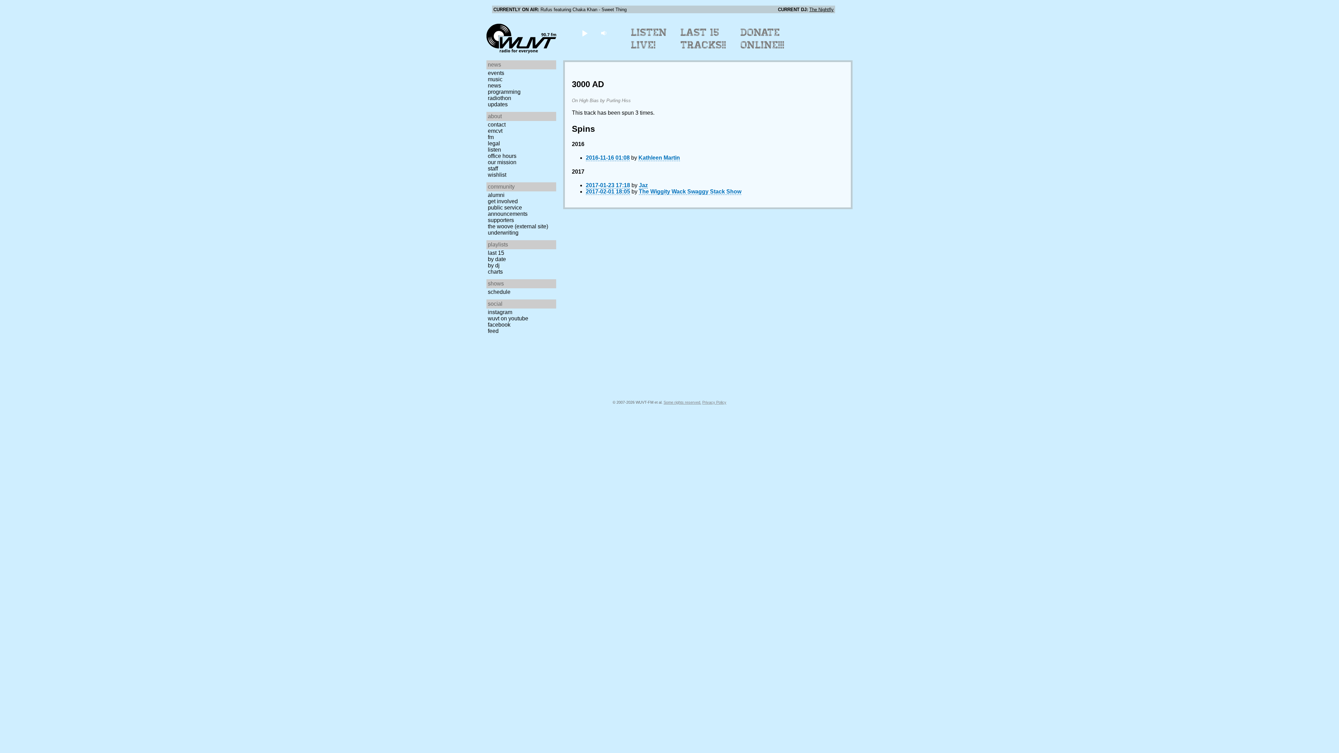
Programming (504, 92)
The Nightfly (821, 9)
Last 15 (496, 253)
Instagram (500, 312)
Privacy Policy (714, 402)
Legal (494, 143)
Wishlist (497, 175)
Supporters (501, 220)
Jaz (643, 185)
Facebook (499, 325)
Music (495, 79)
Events (496, 73)
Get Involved (503, 201)
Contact (497, 125)
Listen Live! (649, 38)
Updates (498, 104)
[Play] (584, 33)
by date (497, 259)
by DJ (494, 265)
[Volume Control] (604, 33)
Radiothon (499, 98)
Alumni (496, 195)
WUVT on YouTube (508, 318)
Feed (493, 331)
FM (491, 137)
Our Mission (502, 162)
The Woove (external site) (518, 226)
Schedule (499, 292)
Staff (493, 169)
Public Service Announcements (508, 211)
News (494, 86)
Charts (495, 272)
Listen (494, 150)
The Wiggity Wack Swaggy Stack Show (690, 192)
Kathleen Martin (659, 158)
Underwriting (503, 233)
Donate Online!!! (763, 38)
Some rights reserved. (682, 402)
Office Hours (502, 156)
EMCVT (495, 131)
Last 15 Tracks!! (703, 38)
